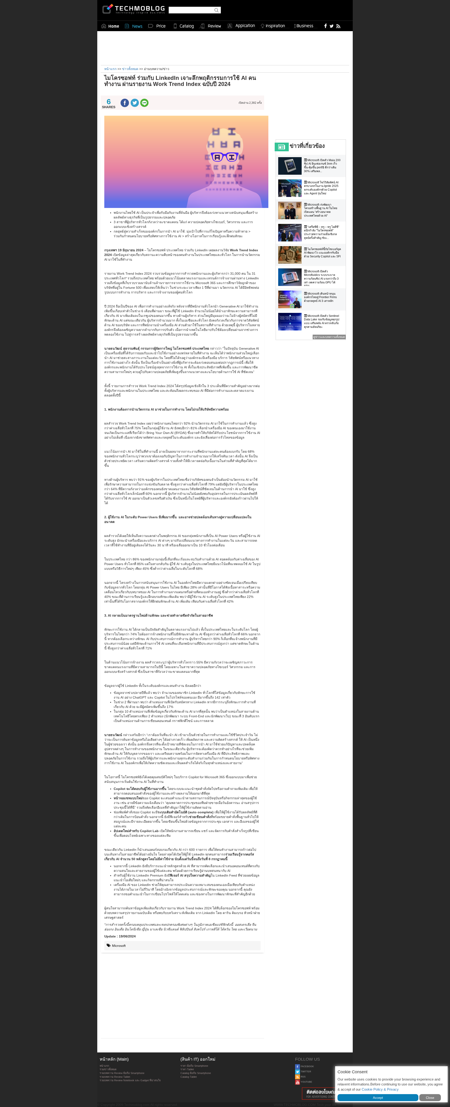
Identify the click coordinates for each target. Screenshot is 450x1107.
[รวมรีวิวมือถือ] (210, 26)
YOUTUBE (306, 1082)
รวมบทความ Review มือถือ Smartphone (122, 1073)
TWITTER (305, 1071)
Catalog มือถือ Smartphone (195, 1073)
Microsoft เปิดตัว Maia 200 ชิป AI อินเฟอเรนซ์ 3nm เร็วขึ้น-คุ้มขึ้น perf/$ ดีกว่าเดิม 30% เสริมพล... (322, 166)
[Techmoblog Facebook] (325, 26)
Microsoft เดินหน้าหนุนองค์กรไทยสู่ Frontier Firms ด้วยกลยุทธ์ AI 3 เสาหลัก (320, 297)
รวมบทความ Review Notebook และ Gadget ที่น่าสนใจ (130, 1080)
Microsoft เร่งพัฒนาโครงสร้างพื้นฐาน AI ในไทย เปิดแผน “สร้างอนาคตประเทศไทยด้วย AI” (320, 210)
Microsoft (118, 946)
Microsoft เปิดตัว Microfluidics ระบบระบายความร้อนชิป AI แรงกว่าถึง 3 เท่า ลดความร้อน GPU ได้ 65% (321, 279)
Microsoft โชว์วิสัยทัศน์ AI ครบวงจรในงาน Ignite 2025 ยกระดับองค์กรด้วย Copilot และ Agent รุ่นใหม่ (321, 188)
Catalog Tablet (188, 1076)
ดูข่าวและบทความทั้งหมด (329, 337)
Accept (378, 1098)
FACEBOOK (307, 1066)
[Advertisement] (225, 47)
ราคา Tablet (187, 1069)
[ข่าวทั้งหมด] (133, 26)
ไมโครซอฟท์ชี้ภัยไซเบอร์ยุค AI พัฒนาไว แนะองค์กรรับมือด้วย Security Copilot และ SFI (322, 253)
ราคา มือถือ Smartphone (194, 1065)
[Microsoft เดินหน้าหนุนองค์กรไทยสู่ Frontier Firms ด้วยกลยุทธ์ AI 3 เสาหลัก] (291, 299)
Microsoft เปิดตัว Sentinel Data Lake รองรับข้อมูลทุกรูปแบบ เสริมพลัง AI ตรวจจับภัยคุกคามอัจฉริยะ (321, 321)
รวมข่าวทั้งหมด (108, 1069)
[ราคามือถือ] (157, 26)
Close (430, 1098)
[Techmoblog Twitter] (331, 26)
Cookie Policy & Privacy (380, 1089)
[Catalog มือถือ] (183, 26)
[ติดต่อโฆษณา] (322, 1093)
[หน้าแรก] (110, 26)
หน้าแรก (104, 1065)
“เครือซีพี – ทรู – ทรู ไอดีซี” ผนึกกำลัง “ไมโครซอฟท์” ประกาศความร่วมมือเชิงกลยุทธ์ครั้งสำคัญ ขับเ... (321, 232)
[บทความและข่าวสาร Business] (305, 25)
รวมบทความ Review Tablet (115, 1076)
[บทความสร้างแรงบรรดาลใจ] (274, 25)
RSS (303, 1076)
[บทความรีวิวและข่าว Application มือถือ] (241, 26)
